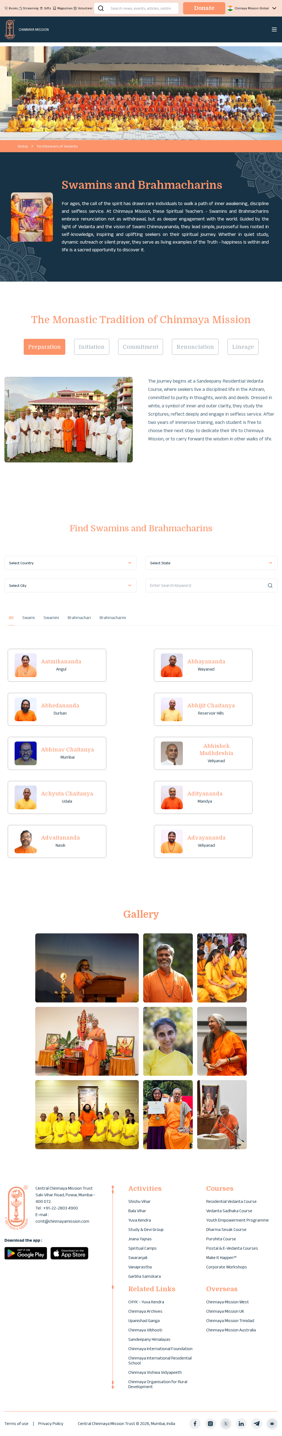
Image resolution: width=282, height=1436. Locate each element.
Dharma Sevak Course (226, 1229)
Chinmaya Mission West (227, 1301)
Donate (204, 8)
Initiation (92, 347)
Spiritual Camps (142, 1248)
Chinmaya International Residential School (160, 1360)
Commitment (140, 347)
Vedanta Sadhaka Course (229, 1210)
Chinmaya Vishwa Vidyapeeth (155, 1372)
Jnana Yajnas (140, 1238)
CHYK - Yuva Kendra (146, 1301)
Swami (28, 617)
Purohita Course (221, 1238)
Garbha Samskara (144, 1276)
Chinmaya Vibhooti (145, 1330)
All (11, 617)
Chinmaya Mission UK (225, 1311)
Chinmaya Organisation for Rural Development (157, 1384)
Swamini (51, 617)
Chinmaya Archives (145, 1311)
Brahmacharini (113, 617)
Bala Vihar (137, 1210)
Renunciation (195, 347)
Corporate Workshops (226, 1267)
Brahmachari (79, 617)
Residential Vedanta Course (231, 1201)
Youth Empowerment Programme (237, 1220)
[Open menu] (274, 29)
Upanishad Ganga (144, 1320)
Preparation (44, 347)
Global (23, 146)
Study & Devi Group (146, 1229)
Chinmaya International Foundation (160, 1348)
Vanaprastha (140, 1267)
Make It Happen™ (221, 1257)
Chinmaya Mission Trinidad (230, 1320)
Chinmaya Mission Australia (231, 1330)
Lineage (243, 347)
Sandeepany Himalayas (149, 1339)
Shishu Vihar (139, 1201)
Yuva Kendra (139, 1220)
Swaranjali (137, 1257)
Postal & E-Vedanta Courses (232, 1248)
